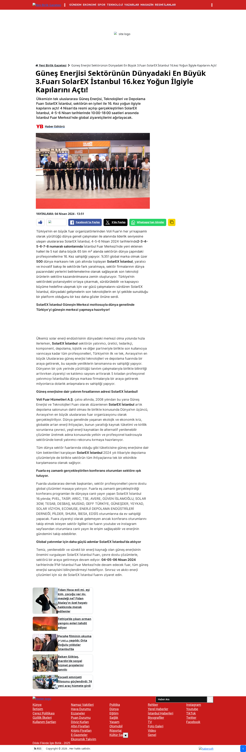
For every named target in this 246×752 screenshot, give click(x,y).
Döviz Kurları (80, 722)
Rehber (153, 705)
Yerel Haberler (158, 709)
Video (152, 730)
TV (150, 722)
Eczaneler (78, 713)
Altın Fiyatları (80, 726)
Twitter (191, 717)
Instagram (193, 705)
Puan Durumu (81, 717)
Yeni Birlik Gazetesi (52, 65)
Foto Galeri (155, 726)
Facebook (193, 722)
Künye (37, 705)
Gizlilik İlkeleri (42, 717)
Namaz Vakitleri (82, 705)
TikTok (191, 713)
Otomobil (115, 726)
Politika (114, 705)
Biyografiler (156, 717)
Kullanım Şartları (44, 722)
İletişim (38, 709)
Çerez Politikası (44, 713)
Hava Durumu (81, 709)
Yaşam (114, 722)
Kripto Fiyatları (81, 730)
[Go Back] (243, 748)
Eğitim (113, 713)
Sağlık (113, 717)
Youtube (192, 709)
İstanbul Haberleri (160, 713)
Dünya (114, 709)
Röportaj (115, 730)
